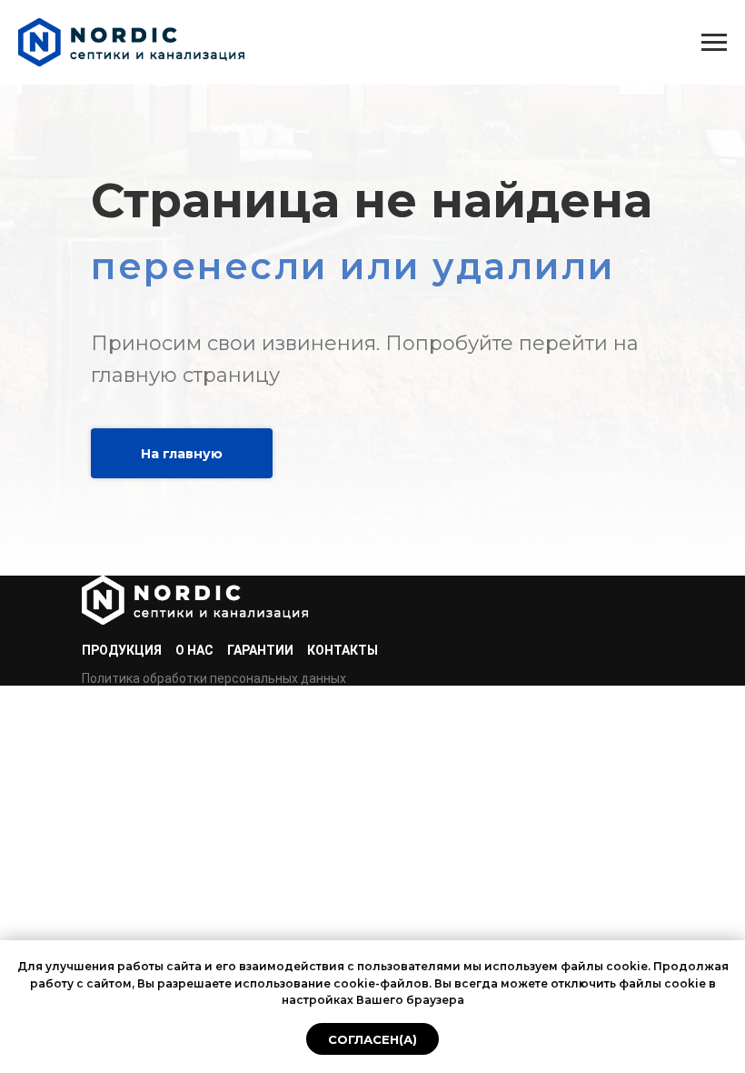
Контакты (342, 650)
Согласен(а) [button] (372, 1039)
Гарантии (260, 650)
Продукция (122, 650)
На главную (182, 454)
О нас (194, 650)
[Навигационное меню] (714, 43)
